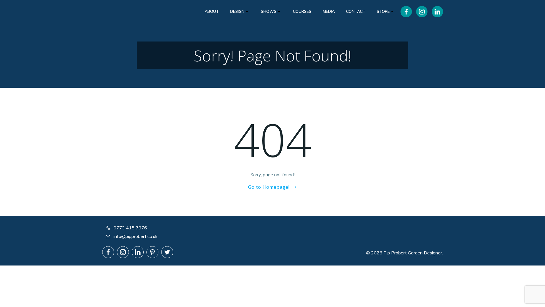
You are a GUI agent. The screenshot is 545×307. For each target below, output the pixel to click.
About (212, 11)
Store (383, 11)
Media (329, 11)
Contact (355, 11)
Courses (302, 11)
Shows (268, 11)
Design (237, 11)
